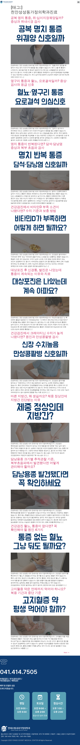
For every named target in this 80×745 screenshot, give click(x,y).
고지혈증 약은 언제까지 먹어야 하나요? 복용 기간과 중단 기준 (38, 591)
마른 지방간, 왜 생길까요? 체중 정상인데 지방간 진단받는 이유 (39, 398)
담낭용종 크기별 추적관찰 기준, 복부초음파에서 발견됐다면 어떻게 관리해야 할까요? (35, 462)
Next (66, 652)
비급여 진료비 (71, 734)
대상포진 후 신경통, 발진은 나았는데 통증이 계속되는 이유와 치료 (36, 272)
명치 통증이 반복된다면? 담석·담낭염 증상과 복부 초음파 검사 (36, 146)
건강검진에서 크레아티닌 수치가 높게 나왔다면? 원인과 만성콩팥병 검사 (37, 335)
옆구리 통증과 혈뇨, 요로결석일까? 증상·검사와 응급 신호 (39, 82)
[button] (78, 2)
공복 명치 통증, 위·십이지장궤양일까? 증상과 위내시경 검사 (37, 19)
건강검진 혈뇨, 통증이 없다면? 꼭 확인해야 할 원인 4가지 (34, 528)
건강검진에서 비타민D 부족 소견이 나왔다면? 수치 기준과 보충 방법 (35, 208)
